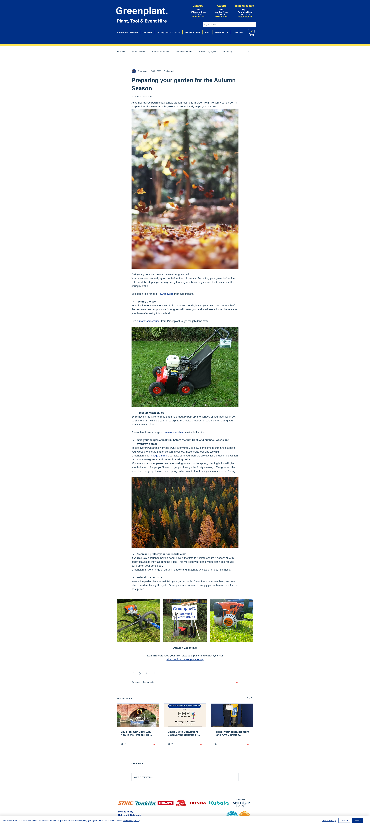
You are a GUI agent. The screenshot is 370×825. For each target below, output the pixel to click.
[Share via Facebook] (133, 673)
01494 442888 (245, 17)
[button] (252, 32)
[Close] (366, 820)
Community (227, 51)
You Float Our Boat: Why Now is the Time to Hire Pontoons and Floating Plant (136, 733)
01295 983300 (198, 16)
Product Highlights (207, 51)
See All (250, 698)
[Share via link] (154, 673)
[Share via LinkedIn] (147, 673)
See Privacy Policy (131, 820)
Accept (357, 820)
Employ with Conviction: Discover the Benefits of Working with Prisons (183, 733)
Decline (344, 820)
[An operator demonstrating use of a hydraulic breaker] (232, 715)
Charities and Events (184, 51)
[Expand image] (138, 620)
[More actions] (236, 71)
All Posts (121, 51)
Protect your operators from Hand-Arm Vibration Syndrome (231, 733)
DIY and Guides (138, 51)
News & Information (160, 51)
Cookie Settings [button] (329, 820)
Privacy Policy (125, 811)
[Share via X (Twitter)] (140, 673)
